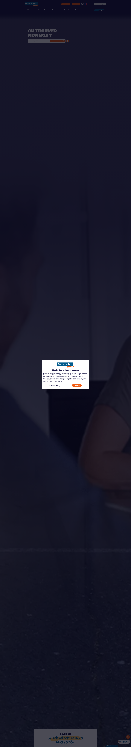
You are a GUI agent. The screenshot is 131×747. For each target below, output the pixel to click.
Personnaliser (54, 385)
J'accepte (77, 385)
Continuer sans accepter (48, 358)
